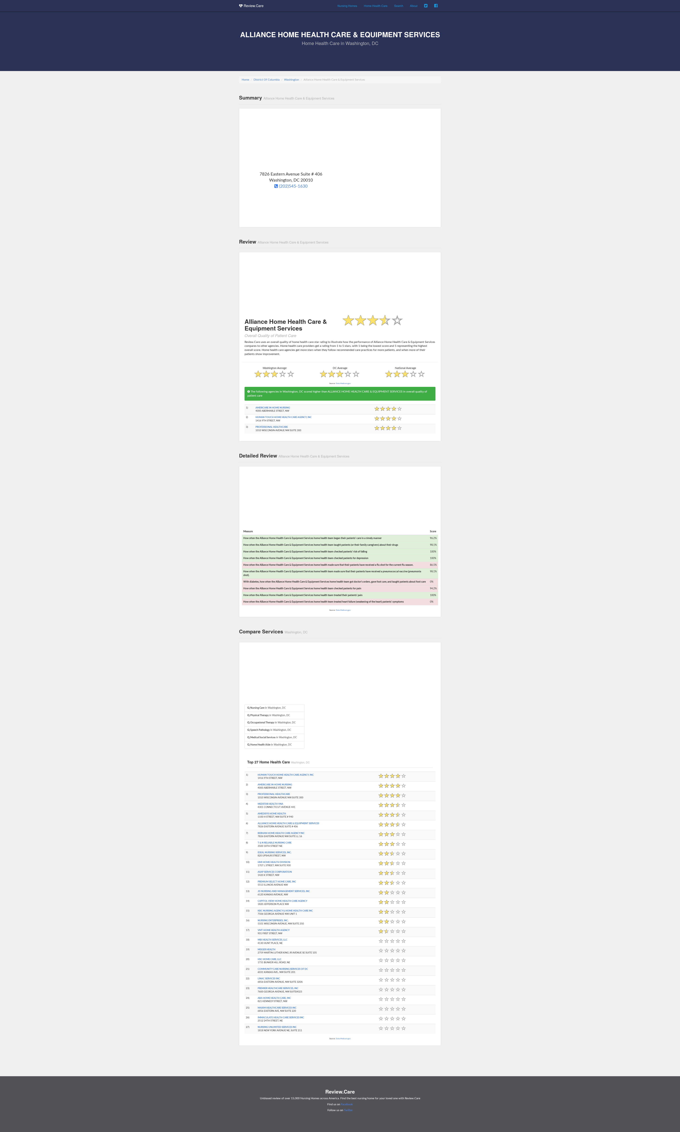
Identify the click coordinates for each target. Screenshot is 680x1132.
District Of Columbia (267, 79)
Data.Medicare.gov (343, 383)
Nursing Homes (347, 6)
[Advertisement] (340, 139)
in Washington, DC (268, 708)
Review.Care (253, 5)
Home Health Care (375, 6)
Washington (291, 79)
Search (398, 6)
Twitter (348, 1110)
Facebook (347, 1104)
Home (245, 79)
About (413, 6)
